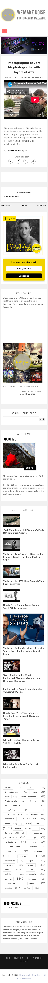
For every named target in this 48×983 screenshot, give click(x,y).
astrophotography (12, 805)
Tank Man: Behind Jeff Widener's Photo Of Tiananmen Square (23, 531)
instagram (38, 833)
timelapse (32, 879)
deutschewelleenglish (17, 150)
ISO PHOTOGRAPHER (28, 796)
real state (9, 865)
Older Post (42, 205)
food (36, 829)
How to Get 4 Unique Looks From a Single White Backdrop (21, 606)
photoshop (38, 851)
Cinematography (11, 792)
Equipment (18, 958)
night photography (12, 846)
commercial (10, 819)
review (31, 865)
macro (33, 842)
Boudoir (8, 788)
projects (31, 861)
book (7, 814)
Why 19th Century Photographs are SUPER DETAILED (21, 741)
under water (10, 883)
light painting (10, 842)
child (20, 814)
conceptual (31, 819)
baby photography (12, 810)
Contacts (24, 961)
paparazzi (34, 846)
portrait (22, 856)
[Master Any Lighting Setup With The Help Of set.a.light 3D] (24, 45)
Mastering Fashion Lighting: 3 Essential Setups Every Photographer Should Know (23, 651)
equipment (37, 824)
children (34, 814)
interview (13, 838)
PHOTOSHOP (37, 958)
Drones (34, 792)
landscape (32, 838)
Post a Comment (11, 196)
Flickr (7, 796)
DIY (28, 958)
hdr (23, 833)
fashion (18, 829)
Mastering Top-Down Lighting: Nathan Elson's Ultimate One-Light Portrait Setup (23, 557)
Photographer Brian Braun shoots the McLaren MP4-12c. (22, 690)
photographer (10, 851)
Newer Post (6, 205)
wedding (8, 888)
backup (35, 810)
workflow (26, 888)
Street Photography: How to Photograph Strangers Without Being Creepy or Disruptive (22, 678)
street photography (28, 874)
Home (24, 205)
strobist (8, 879)
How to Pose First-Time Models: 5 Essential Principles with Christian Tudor (21, 716)
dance (7, 824)
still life (8, 874)
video (31, 883)
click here (30, 394)
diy (21, 824)
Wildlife (33, 801)
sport (7, 870)
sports (30, 870)
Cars (30, 788)
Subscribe (24, 276)
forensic (8, 833)
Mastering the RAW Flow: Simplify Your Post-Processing (23, 582)
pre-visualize (10, 861)
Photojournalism (11, 801)
